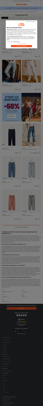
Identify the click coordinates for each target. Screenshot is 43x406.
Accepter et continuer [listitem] (21, 46)
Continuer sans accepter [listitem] (31, 21)
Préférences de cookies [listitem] (21, 43)
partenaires (11, 33)
